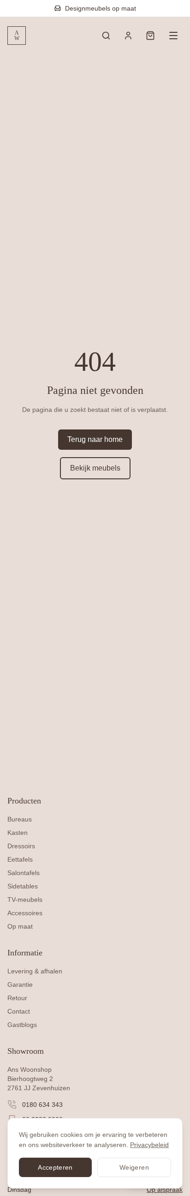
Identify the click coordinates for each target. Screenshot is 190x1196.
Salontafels (23, 872)
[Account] (128, 35)
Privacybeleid (149, 1144)
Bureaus (19, 819)
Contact (18, 1011)
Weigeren (134, 1167)
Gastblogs (22, 1024)
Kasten (17, 832)
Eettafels (20, 859)
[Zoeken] (106, 35)
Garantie (20, 984)
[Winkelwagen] (150, 35)
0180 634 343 (42, 1104)
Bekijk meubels (95, 468)
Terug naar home (95, 439)
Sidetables (22, 886)
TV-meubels (24, 899)
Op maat (20, 926)
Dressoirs (21, 846)
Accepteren (55, 1167)
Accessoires (24, 913)
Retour (17, 998)
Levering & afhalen (34, 971)
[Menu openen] (173, 35)
